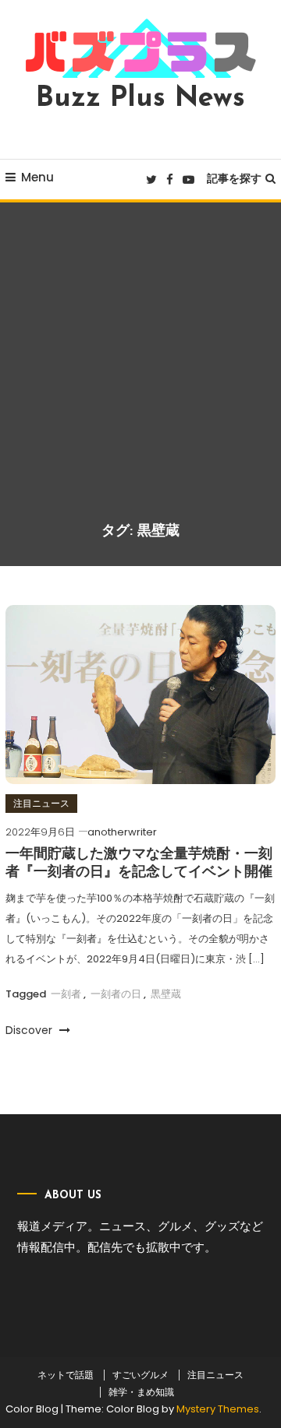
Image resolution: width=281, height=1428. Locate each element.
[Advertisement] (140, 374)
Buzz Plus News (140, 99)
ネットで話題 (65, 1375)
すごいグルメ (140, 1375)
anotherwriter (122, 832)
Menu (37, 177)
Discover (30, 1030)
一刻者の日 (116, 994)
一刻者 (66, 994)
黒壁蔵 (166, 994)
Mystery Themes (217, 1409)
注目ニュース (41, 803)
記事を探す (234, 178)
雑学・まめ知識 (141, 1392)
